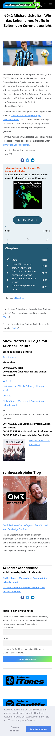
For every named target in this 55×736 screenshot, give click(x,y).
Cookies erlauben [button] (38, 729)
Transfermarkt (9, 357)
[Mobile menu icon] (50, 4)
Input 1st (7, 395)
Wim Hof (7, 381)
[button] (39, 720)
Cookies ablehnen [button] (14, 729)
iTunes (16, 119)
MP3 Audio (19, 298)
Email (5, 638)
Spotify (15, 328)
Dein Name (8, 627)
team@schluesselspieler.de (16, 144)
